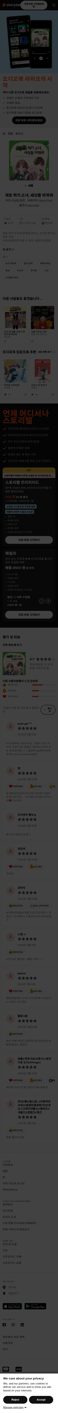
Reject (15, 1399)
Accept (41, 1399)
